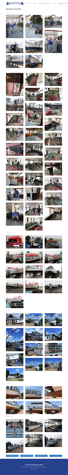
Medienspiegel (61, 3)
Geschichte (48, 3)
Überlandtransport (27, 455)
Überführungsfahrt (41, 455)
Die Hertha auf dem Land (12, 455)
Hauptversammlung (41, 3)
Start (27, 3)
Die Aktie (35, 3)
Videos (55, 455)
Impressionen (54, 3)
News (30, 3)
